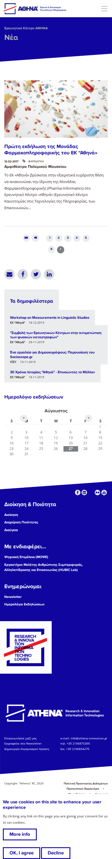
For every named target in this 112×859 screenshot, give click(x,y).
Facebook (23, 274)
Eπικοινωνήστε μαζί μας (20, 738)
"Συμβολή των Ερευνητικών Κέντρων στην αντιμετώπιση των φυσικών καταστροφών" (55, 335)
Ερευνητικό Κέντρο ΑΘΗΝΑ (26, 28)
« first (26, 238)
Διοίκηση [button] (11, 515)
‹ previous (35, 238)
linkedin (84, 492)
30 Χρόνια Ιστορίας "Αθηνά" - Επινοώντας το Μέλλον (52, 372)
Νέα (11, 37)
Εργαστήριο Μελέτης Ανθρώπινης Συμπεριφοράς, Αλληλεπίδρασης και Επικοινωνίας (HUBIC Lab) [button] (43, 567)
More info (19, 834)
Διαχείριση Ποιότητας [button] (21, 522)
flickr (97, 492)
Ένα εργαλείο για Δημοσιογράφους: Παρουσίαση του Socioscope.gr (52, 354)
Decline (56, 853)
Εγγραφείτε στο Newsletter (23, 744)
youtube (104, 492)
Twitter (36, 274)
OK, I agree (21, 853)
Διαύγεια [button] (11, 530)
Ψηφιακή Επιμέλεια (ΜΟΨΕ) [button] (26, 557)
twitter (91, 492)
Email (9, 274)
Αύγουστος (56, 411)
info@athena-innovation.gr (89, 738)
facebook (78, 492)
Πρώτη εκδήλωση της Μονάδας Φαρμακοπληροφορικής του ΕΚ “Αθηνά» (50, 149)
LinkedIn (49, 274)
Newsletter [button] (13, 597)
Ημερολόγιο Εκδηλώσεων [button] (24, 604)
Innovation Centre (35, 8)
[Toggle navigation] (104, 8)
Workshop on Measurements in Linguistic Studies (49, 317)
